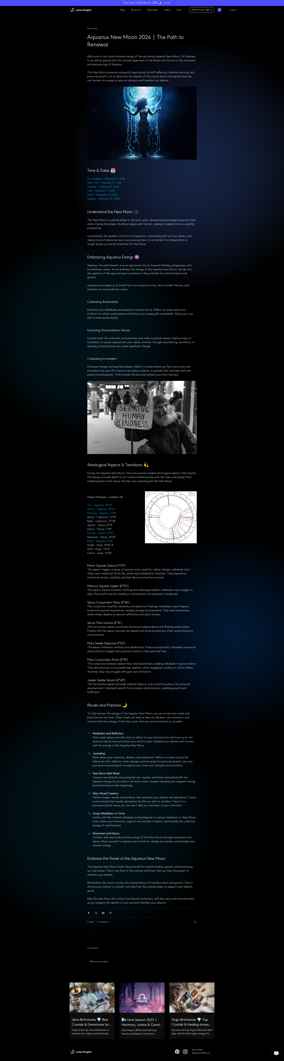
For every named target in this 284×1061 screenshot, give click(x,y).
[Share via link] (110, 912)
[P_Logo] (177, 1051)
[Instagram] (185, 1051)
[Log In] (226, 9)
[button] (219, 10)
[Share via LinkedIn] (103, 912)
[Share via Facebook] (88, 912)
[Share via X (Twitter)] (96, 912)
